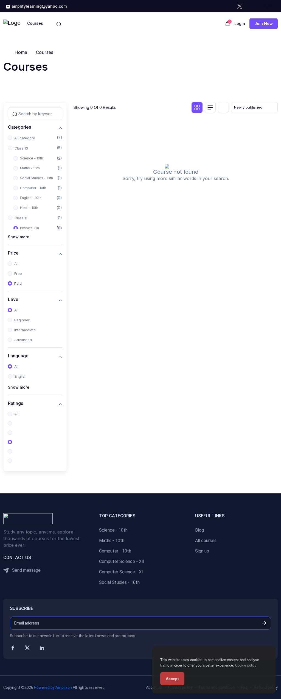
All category (24, 138)
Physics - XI (29, 228)
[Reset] (223, 107)
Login (239, 23)
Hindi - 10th (29, 208)
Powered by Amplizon (53, 687)
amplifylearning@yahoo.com (38, 6)
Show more (18, 236)
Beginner (22, 320)
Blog (199, 530)
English (21, 376)
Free (18, 273)
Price (13, 253)
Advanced (23, 340)
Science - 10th (31, 158)
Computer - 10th (33, 188)
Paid (18, 283)
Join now (263, 23)
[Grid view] (197, 107)
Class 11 (21, 218)
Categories (19, 127)
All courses (206, 540)
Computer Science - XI (121, 571)
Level (13, 299)
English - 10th (30, 198)
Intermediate (25, 330)
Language (18, 355)
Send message (26, 570)
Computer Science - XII (121, 561)
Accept (172, 678)
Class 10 (21, 148)
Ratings (15, 403)
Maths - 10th (30, 168)
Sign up (202, 551)
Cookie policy (246, 665)
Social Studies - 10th (36, 178)
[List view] (210, 107)
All (16, 263)
